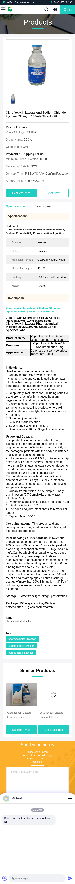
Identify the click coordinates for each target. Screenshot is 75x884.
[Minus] (70, 798)
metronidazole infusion (21, 645)
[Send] (70, 878)
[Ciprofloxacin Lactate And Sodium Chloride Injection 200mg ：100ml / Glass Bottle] (37, 65)
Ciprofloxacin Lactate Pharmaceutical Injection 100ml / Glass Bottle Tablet (59, 715)
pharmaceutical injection (18, 621)
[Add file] (4, 878)
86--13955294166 (63, 2)
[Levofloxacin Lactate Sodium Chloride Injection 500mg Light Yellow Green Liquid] (27, 695)
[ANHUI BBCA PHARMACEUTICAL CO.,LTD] (15, 9)
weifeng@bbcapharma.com (20, 2)
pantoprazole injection (21, 652)
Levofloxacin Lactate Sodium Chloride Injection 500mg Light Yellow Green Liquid (26, 715)
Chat (68, 9)
